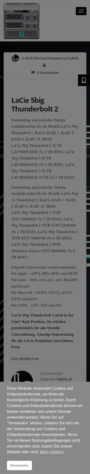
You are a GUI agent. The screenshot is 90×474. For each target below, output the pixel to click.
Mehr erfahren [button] (52, 452)
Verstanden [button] (19, 465)
